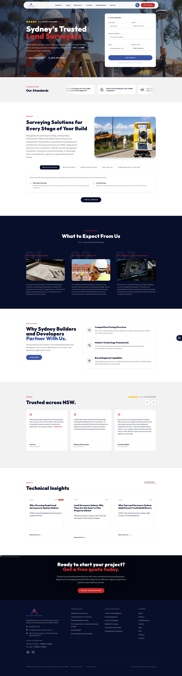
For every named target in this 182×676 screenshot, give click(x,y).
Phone (133, 22)
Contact (112, 5)
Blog (140, 627)
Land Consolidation (111, 620)
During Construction (88, 167)
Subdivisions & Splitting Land (129, 167)
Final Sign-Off (107, 167)
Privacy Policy (91, 666)
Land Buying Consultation (114, 631)
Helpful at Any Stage (49, 167)
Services (58, 5)
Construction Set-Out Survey (81, 617)
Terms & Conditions (77, 666)
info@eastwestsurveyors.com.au (40, 630)
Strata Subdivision (111, 617)
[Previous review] (147, 402)
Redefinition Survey (111, 624)
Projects (89, 5)
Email (110, 44)
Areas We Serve (101, 5)
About (68, 5)
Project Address (114, 33)
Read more (58, 427)
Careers (141, 624)
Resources (77, 5)
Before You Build (69, 167)
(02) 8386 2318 (34, 627)
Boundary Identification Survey (81, 634)
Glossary (142, 635)
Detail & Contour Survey (79, 613)
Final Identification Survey (80, 620)
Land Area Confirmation (113, 627)
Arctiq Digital (152, 666)
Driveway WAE (76, 630)
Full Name (112, 22)
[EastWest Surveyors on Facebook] (33, 652)
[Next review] (153, 402)
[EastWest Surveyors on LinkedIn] (28, 652)
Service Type (136, 44)
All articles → (150, 482)
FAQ (140, 631)
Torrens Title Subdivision (113, 613)
